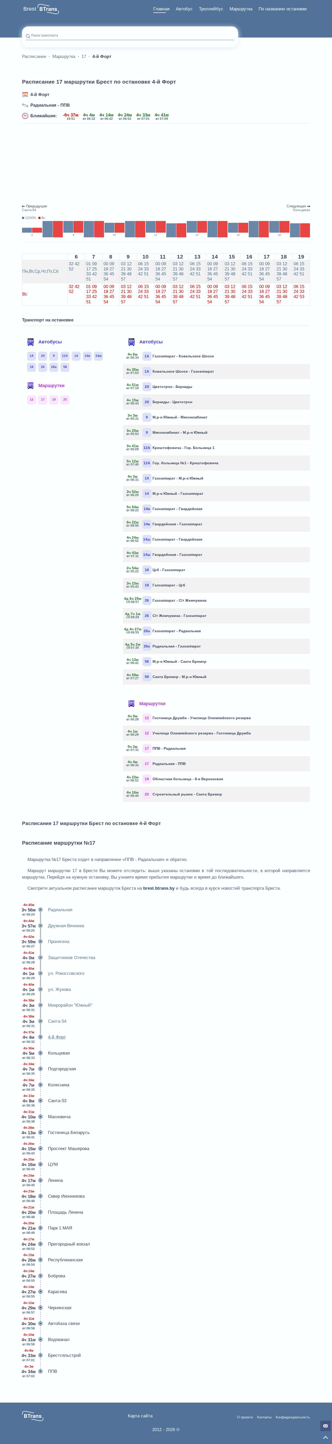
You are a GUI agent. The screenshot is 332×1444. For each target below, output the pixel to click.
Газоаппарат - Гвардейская (164, 508)
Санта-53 (44, 1100)
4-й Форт (39, 94)
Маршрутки (51, 385)
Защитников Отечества (58, 957)
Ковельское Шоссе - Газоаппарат (170, 371)
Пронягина (45, 941)
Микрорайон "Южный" (57, 1005)
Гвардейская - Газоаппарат (164, 523)
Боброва (43, 1276)
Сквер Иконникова (53, 1196)
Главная (161, 8)
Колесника (45, 1085)
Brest (29, 9)
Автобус (184, 8)
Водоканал (46, 1339)
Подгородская (49, 1068)
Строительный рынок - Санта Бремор (174, 794)
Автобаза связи (51, 1323)
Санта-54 (44, 1021)
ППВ (39, 1371)
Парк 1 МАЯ (47, 1228)
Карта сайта (140, 1415)
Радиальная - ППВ (50, 105)
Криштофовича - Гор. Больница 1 (171, 447)
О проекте (245, 1417)
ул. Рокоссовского (53, 973)
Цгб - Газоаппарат (156, 569)
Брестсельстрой (51, 1355)
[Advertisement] (166, 164)
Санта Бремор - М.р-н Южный (166, 676)
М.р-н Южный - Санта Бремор (166, 661)
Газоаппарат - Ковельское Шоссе (170, 355)
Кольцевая (46, 1053)
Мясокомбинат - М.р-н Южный (167, 432)
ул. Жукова (46, 989)
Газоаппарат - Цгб (156, 584)
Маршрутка (241, 8)
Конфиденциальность (293, 1417)
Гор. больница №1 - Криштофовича (172, 462)
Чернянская (46, 1307)
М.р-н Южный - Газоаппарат (165, 493)
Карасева (44, 1291)
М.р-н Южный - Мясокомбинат (167, 417)
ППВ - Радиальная (156, 748)
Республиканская (52, 1259)
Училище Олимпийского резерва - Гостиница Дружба (189, 732)
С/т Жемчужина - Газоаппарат (166, 615)
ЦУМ (40, 1164)
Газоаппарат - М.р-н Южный (165, 478)
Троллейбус (211, 8)
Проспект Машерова (55, 1148)
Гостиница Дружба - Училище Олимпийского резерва (189, 717)
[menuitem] (161, 9)
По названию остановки (283, 8)
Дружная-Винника (53, 925)
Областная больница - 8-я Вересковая (175, 778)
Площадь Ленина (52, 1212)
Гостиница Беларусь (56, 1132)
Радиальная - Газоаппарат (164, 646)
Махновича (46, 1116)
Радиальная (47, 909)
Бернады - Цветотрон (159, 401)
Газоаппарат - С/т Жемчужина (166, 600)
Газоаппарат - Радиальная (164, 630)
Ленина (42, 1180)
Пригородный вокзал (56, 1244)
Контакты (264, 1417)
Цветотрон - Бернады (159, 386)
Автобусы (50, 341)
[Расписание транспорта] (48, 9)
